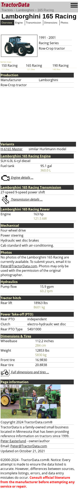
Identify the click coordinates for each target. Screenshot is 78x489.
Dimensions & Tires (16, 336)
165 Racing (45, 10)
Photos (64, 22)
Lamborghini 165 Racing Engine (26, 156)
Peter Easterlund (13, 441)
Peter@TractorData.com (19, 266)
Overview (7, 22)
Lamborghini (25, 10)
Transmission (33, 22)
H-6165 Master (12, 149)
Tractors (7, 10)
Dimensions (50, 22)
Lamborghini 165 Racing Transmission (31, 187)
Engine (19, 22)
